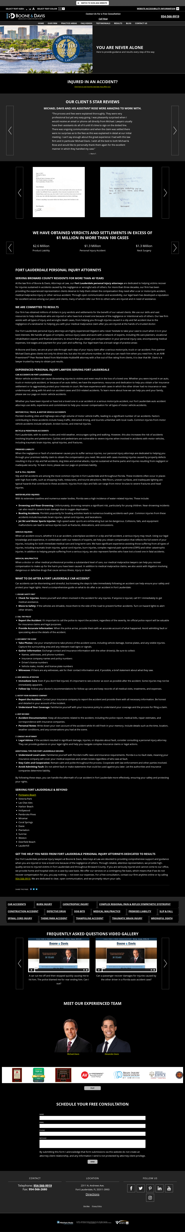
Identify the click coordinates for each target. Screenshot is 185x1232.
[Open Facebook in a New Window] (131, 1188)
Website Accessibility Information (156, 8)
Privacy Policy (97, 1206)
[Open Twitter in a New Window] (141, 1188)
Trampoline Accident (89, 918)
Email (42, 1122)
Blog (128, 23)
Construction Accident (23, 911)
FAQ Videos (86, 23)
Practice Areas (69, 23)
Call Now (103, 18)
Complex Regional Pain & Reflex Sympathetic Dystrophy (135, 904)
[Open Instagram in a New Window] (150, 1198)
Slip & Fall (166, 911)
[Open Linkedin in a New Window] (160, 1188)
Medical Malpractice (106, 911)
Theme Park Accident (54, 918)
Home (41, 23)
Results (118, 23)
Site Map (86, 1206)
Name (42, 1114)
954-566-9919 (170, 16)
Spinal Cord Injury (20, 918)
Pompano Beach (27, 794)
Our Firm (52, 23)
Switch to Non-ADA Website (94, 3)
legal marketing (92, 1222)
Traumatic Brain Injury (127, 918)
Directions (92, 1194)
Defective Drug (56, 911)
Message (43, 1138)
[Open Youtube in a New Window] (169, 1188)
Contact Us (141, 23)
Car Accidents (17, 904)
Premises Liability (140, 911)
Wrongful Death (162, 918)
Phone (42, 1130)
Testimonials (103, 23)
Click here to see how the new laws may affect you (92, 87)
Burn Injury (44, 904)
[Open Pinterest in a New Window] (150, 1188)
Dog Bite (79, 911)
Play (92, 1088)
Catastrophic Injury (76, 904)
